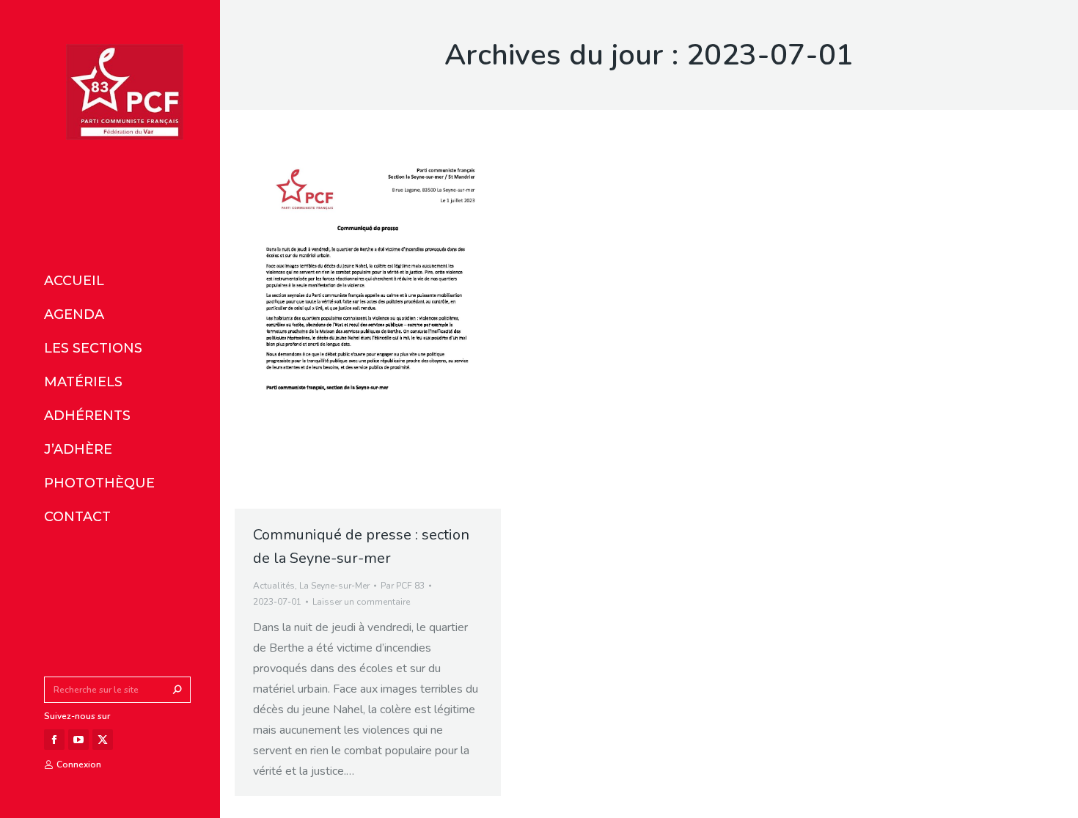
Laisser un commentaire (361, 602)
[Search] (177, 690)
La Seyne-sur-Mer (334, 586)
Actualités (274, 586)
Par (403, 586)
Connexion (78, 764)
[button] (218, 13)
